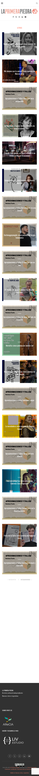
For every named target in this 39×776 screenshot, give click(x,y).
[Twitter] (16, 17)
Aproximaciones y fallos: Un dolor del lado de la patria (19, 318)
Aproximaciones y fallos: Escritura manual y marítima (19, 564)
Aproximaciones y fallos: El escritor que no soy (19, 263)
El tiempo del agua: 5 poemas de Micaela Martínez (19, 291)
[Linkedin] (22, 17)
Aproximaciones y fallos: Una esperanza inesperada (19, 99)
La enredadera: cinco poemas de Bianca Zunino (19, 427)
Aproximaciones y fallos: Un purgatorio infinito (20, 455)
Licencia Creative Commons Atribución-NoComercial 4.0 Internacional (21, 768)
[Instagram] (19, 17)
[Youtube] (25, 17)
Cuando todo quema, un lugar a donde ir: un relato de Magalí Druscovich (19, 154)
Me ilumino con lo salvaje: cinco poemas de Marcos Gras (19, 72)
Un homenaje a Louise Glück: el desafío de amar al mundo (19, 127)
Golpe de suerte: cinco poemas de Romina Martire (20, 181)
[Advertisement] (20, 606)
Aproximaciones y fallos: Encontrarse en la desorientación (19, 509)
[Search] (37, 3)
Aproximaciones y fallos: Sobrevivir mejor (19, 400)
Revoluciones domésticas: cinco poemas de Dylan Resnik (19, 373)
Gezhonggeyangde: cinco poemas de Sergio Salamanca (19, 236)
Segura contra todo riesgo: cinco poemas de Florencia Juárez (19, 45)
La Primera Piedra (15, 767)
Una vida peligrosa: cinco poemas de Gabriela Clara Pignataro (19, 482)
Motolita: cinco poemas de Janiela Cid (19, 345)
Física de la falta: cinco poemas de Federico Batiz (19, 537)
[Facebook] (13, 17)
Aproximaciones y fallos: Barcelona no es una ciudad (19, 209)
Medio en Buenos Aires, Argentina (19, 773)
